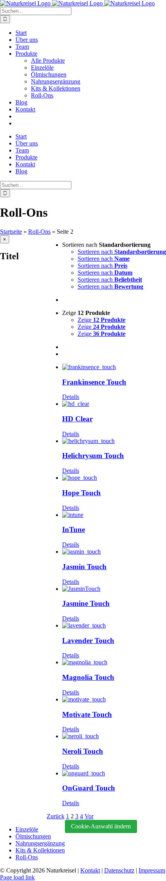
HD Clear (77, 419)
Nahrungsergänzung (40, 843)
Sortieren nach (122, 251)
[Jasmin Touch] (114, 551)
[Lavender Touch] (114, 625)
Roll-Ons (39, 231)
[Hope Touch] (114, 477)
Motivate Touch (87, 714)
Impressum (152, 870)
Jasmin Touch (84, 567)
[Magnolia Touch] (114, 662)
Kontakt (90, 870)
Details (70, 396)
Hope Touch (81, 493)
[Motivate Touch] (114, 699)
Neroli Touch (82, 751)
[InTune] (114, 514)
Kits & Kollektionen (40, 850)
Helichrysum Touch (93, 456)
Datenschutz (119, 870)
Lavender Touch (88, 640)
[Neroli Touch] (114, 736)
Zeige (101, 319)
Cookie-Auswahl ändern (101, 826)
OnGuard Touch (88, 788)
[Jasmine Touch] (114, 588)
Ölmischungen (33, 836)
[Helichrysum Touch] (114, 441)
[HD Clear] (114, 403)
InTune (73, 529)
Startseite (11, 231)
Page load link (17, 877)
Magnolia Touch (88, 677)
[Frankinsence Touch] (114, 367)
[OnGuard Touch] (114, 773)
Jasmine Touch (86, 603)
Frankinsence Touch (94, 382)
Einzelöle (26, 829)
